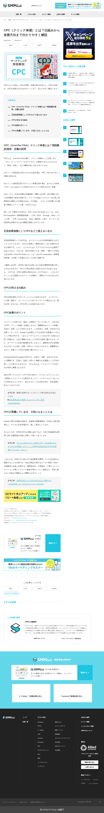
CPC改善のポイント (20, 125)
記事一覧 (19, 14)
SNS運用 (57, 750)
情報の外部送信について (38, 802)
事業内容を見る (89, 762)
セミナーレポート (60, 726)
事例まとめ (58, 722)
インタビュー (41, 766)
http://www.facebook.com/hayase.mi (25, 520)
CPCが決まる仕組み (20, 120)
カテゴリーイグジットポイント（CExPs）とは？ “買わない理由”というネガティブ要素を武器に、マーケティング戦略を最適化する (81, 102)
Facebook (40, 742)
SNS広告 (7, 593)
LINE (39, 734)
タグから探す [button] (32, 14)
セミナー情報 (46, 14)
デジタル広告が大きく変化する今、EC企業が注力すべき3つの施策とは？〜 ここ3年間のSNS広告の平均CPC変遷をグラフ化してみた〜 (32, 446)
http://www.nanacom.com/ (19, 518)
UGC (39, 754)
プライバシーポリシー (9, 802)
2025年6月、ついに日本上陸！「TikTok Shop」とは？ (79, 111)
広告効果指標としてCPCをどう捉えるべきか (29, 115)
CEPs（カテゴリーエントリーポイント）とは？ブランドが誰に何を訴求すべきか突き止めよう (81, 92)
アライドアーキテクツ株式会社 (71, 638)
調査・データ (59, 730)
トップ (25, 717)
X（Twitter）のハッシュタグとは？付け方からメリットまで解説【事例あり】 (81, 84)
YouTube (40, 738)
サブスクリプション (43, 750)
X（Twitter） (41, 730)
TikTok (39, 726)
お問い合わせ (89, 767)
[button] (86, 14)
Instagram (40, 722)
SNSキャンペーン (60, 746)
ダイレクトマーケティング (62, 738)
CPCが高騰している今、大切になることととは (30, 131)
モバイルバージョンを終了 (52, 809)
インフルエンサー (43, 762)
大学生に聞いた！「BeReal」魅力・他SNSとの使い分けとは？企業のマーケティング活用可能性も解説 (81, 75)
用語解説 (15, 593)
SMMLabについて (36, 5)
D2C (39, 746)
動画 (39, 758)
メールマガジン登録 (87, 726)
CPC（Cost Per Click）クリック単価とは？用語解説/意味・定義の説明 (34, 108)
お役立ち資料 (61, 14)
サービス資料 (75, 14)
